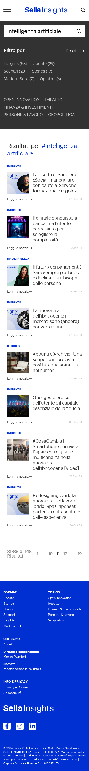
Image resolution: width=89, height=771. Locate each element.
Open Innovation (22, 100)
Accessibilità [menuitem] (12, 693)
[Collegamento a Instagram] (20, 726)
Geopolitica (61, 115)
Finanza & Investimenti (28, 108)
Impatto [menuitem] (54, 604)
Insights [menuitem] (9, 620)
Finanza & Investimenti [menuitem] (64, 609)
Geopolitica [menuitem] (56, 620)
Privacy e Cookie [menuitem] (15, 687)
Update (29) (44, 64)
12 (65, 554)
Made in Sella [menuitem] (13, 626)
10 (50, 554)
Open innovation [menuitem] (59, 598)
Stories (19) (42, 72)
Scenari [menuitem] (9, 615)
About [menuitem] (7, 644)
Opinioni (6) (50, 79)
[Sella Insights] (46, 10)
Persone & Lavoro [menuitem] (61, 615)
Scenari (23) (15, 72)
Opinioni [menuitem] (9, 609)
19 (80, 554)
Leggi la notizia (18, 199)
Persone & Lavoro (23, 115)
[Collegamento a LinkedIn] (32, 726)
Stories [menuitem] (8, 604)
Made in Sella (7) (19, 79)
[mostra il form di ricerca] (83, 10)
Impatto (53, 100)
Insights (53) (15, 64)
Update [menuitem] (8, 598)
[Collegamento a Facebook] (7, 726)
